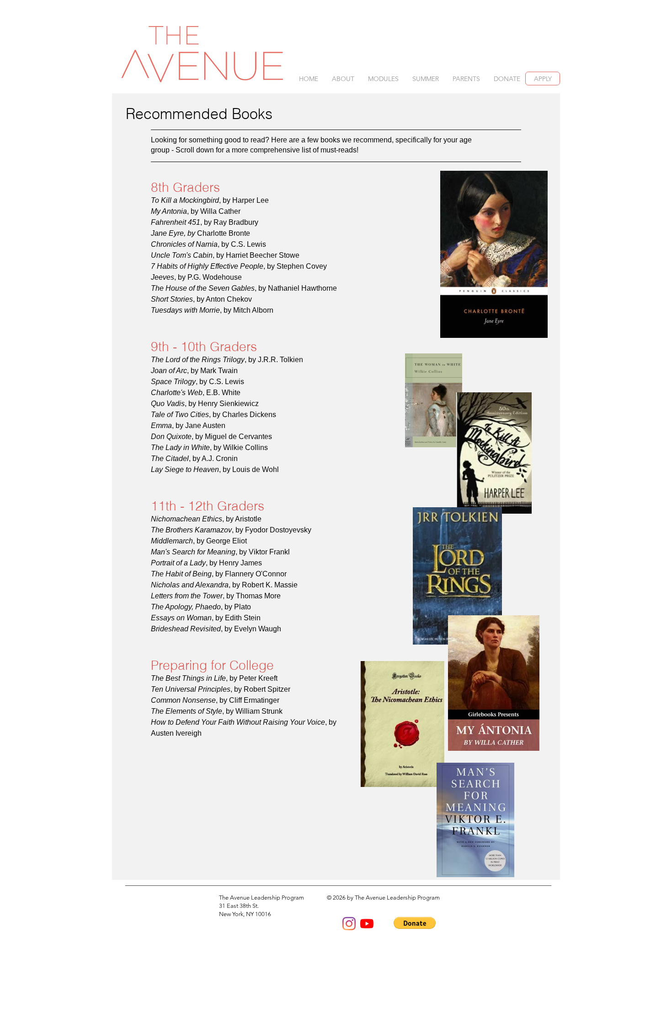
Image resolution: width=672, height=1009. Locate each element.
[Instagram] (349, 923)
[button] (343, 79)
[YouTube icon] (366, 923)
